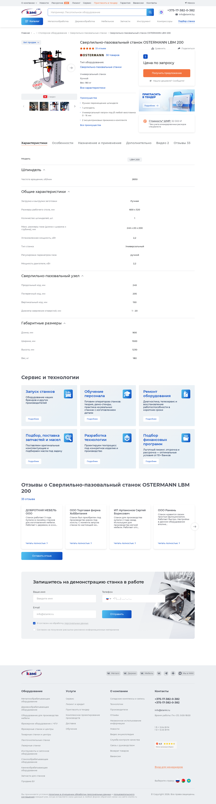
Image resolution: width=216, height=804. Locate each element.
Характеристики (34, 143)
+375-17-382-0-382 (181, 10)
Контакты (151, 3)
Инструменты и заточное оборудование (35, 752)
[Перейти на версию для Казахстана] (189, 781)
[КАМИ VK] (159, 673)
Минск (191, 3)
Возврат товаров (119, 751)
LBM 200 (135, 159)
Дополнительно (138, 143)
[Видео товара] (33, 106)
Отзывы (182, 143)
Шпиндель (31, 170)
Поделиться (188, 48)
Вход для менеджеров (169, 767)
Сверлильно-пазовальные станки (88, 33)
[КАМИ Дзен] (173, 673)
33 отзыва (100, 48)
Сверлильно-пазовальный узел (50, 276)
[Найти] (150, 12)
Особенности (62, 143)
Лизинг (76, 3)
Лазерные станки (31, 745)
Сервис (87, 3)
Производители (119, 709)
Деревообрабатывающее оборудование (35, 708)
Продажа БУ (28, 781)
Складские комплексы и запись (127, 698)
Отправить (117, 614)
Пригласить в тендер (106, 3)
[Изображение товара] (49, 68)
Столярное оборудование (52, 33)
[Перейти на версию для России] (178, 781)
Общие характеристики (43, 192)
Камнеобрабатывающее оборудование (34, 769)
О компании (28, 3)
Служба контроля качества (125, 739)
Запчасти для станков (33, 776)
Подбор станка (186, 21)
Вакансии (138, 3)
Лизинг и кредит (75, 704)
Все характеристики (92, 87)
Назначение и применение (100, 143)
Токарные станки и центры (36, 734)
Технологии (116, 704)
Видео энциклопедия (122, 734)
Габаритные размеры (41, 323)
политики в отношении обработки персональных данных (80, 794)
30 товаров (112, 55)
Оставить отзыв (42, 555)
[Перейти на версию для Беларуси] (183, 781)
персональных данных (76, 623)
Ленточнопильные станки (35, 740)
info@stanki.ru (162, 710)
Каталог (35, 21)
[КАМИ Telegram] (166, 673)
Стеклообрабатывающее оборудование (34, 760)
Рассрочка (57, 3)
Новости (44, 3)
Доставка (71, 723)
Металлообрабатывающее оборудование (35, 700)
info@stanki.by (187, 14)
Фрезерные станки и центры (37, 729)
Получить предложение (167, 73)
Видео (162, 143)
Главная (25, 33)
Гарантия (125, 3)
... (34, 33)
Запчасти (125, 21)
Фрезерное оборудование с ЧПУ (39, 723)
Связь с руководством (122, 745)
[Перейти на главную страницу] (31, 673)
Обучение (71, 729)
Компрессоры (164, 21)
